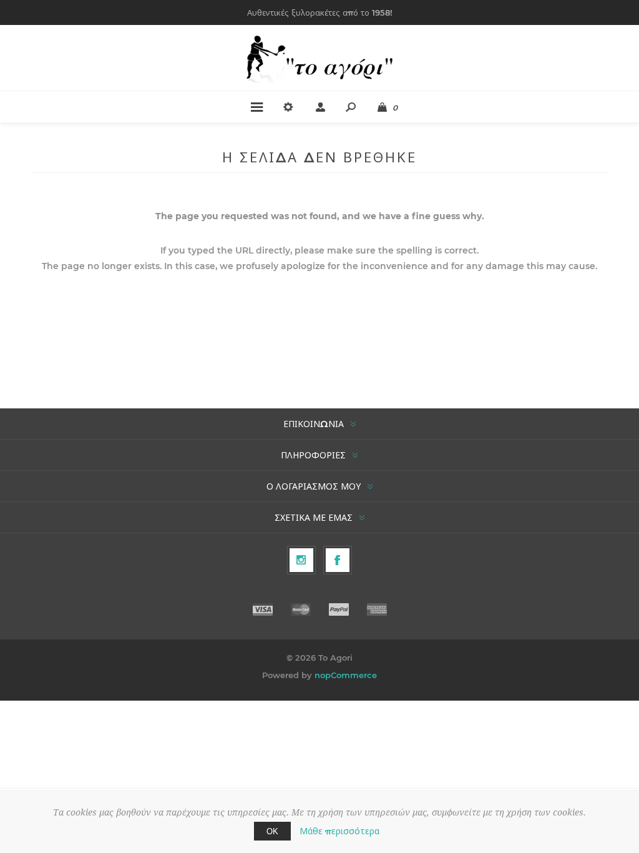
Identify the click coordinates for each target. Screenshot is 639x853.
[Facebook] (337, 560)
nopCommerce (346, 675)
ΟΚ (272, 831)
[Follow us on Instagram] (301, 560)
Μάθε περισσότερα (339, 831)
